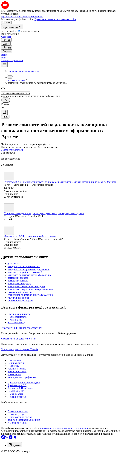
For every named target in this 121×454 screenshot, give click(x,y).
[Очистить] (5, 100)
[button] (4, 54)
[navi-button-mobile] (4, 64)
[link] (6, 47)
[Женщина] (9, 176)
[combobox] (15, 93)
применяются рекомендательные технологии (64, 428)
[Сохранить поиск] (4, 112)
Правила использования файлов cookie (55, 19)
